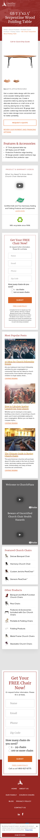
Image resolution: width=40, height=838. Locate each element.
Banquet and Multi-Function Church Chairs (22, 596)
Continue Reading (11, 379)
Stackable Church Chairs (21, 643)
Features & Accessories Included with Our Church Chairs (21, 612)
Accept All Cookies (20, 835)
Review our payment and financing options (20, 130)
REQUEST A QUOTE (20, 123)
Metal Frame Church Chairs (22, 636)
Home (5, 30)
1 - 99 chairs (19, 289)
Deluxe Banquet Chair (20, 556)
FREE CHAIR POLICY (20, 306)
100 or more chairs (22, 292)
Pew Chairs (15, 603)
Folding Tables (15, 32)
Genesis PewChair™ (19, 579)
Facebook (23, 814)
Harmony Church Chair (20, 563)
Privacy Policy (29, 830)
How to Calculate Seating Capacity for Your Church (17, 407)
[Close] (37, 826)
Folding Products (17, 628)
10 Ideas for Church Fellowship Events (19, 362)
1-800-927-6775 (24, 768)
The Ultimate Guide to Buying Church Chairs (19, 454)
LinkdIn (19, 814)
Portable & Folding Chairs (21, 620)
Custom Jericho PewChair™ (22, 571)
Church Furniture (14, 30)
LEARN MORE (20, 211)
